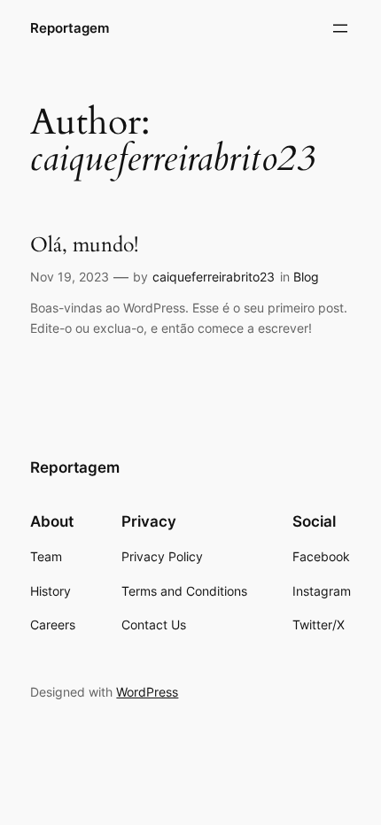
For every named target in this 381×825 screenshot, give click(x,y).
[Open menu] (340, 28)
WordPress (147, 691)
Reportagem (69, 28)
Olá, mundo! (84, 245)
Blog (306, 276)
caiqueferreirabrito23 (213, 276)
